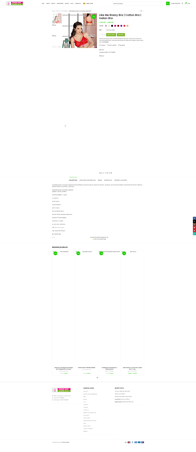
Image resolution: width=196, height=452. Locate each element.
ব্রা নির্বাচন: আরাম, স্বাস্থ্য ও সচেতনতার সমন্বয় (123, 396)
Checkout (85, 404)
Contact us (86, 410)
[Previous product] (139, 11)
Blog (84, 396)
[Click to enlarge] (65, 126)
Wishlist (85, 431)
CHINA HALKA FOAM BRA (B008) (86, 367)
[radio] (106, 26)
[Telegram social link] (111, 173)
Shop (84, 423)
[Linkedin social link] (109, 173)
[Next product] (143, 11)
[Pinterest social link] (107, 173)
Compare (85, 407)
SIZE (100, 30)
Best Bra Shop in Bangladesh (90, 394)
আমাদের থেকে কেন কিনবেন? (120, 394)
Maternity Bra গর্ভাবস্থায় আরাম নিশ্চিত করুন (124, 402)
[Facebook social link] (103, 173)
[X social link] (105, 173)
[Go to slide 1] (97, 377)
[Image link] (61, 389)
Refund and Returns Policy (89, 420)
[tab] (73, 179)
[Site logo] (14, 3)
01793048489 (105, 42)
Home (53, 11)
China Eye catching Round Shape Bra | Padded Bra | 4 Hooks (63, 368)
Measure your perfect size (89, 412)
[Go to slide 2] (98, 377)
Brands (85, 399)
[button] (54, 47)
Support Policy (86, 426)
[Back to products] (141, 11)
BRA (58, 11)
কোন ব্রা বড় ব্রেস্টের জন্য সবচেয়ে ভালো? (122, 391)
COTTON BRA (64, 11)
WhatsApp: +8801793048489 (61, 399)
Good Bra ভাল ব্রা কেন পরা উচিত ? (122, 399)
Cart (84, 402)
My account (86, 415)
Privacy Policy (86, 418)
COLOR (101, 25)
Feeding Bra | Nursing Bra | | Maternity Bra (109, 368)
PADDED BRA (65, 371)
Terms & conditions (88, 428)
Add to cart (111, 34)
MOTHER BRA (110, 371)
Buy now (120, 34)
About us (85, 391)
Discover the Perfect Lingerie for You (99, 237)
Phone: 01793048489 (59, 397)
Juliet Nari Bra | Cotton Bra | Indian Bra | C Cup (132, 368)
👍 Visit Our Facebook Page (99, 239)
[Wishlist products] (182, 3)
